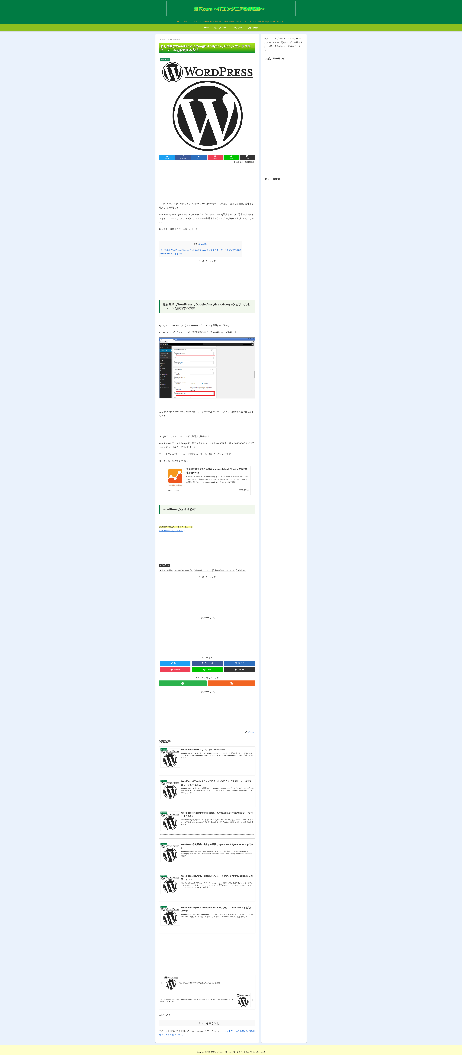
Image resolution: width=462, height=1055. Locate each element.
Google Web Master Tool (184, 570)
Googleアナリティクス (203, 570)
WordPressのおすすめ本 (171, 253)
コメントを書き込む (207, 1023)
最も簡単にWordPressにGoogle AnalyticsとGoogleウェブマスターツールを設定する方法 (200, 250)
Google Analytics (167, 570)
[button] (247, 157)
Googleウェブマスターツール (224, 570)
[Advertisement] (207, 182)
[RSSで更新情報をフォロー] (231, 683)
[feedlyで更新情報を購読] (183, 683)
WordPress (165, 565)
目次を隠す (203, 244)
